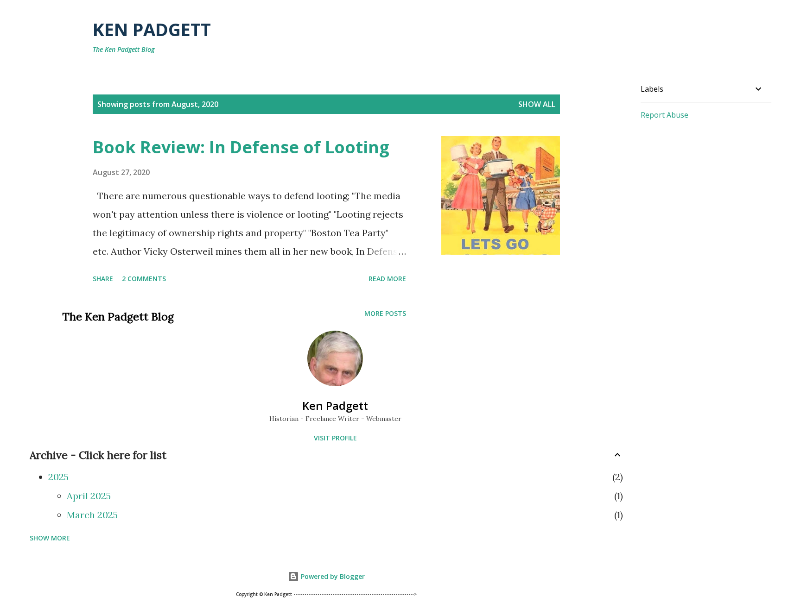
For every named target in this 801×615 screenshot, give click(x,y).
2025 (58, 477)
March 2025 (92, 515)
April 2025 (89, 496)
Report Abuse (664, 115)
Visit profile (335, 437)
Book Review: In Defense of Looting (241, 147)
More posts (385, 313)
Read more (387, 278)
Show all (536, 104)
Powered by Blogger (332, 576)
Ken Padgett (152, 29)
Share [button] (103, 278)
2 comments (144, 278)
